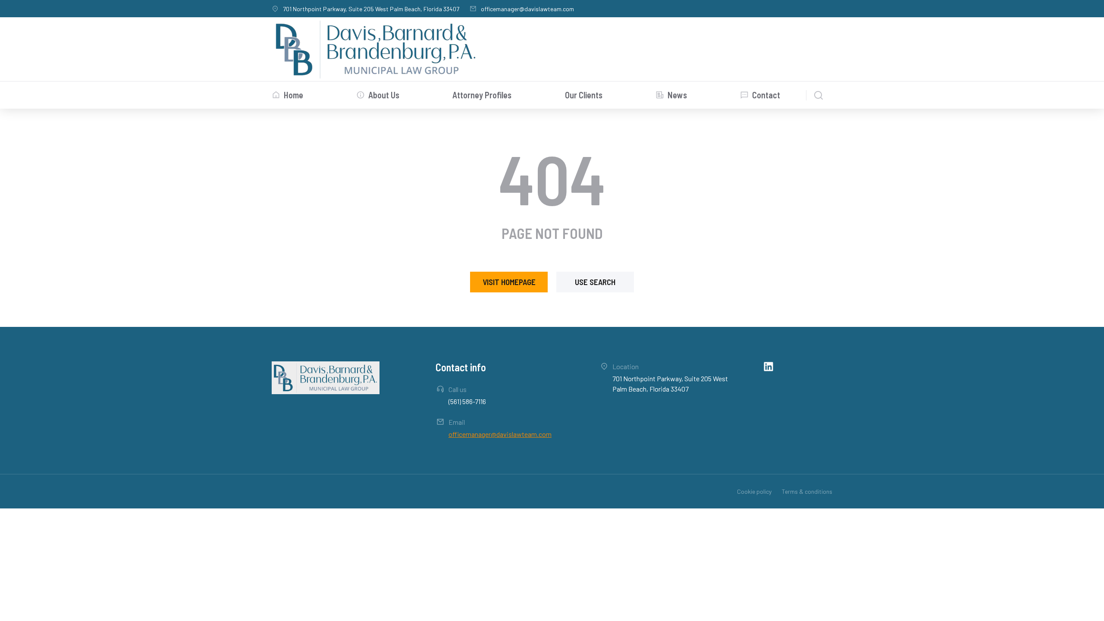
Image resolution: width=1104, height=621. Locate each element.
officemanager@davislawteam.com (527, 9)
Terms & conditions (807, 491)
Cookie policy (754, 491)
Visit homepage (509, 282)
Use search (595, 282)
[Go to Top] (1088, 605)
